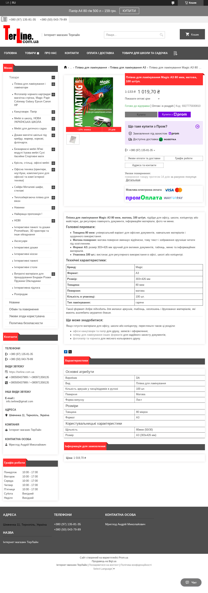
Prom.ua (123, 557)
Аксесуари (20, 240)
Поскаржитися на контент (104, 565)
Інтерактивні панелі (26, 260)
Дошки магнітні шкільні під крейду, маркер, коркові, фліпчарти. (30, 138)
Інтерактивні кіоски (25, 253)
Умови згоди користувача (26, 316)
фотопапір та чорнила (86, 338)
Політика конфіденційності (136, 565)
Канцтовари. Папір (25, 111)
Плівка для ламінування (91, 67)
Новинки (19, 207)
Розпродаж (21, 294)
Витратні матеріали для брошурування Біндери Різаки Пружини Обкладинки (32, 277)
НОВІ (17, 220)
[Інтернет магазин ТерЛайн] (21, 35)
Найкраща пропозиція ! (28, 213)
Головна (10, 53)
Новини (14, 302)
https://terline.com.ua (21, 371)
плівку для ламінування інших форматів (97, 334)
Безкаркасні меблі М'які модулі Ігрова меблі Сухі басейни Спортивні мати (29, 152)
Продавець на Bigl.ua (104, 561)
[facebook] (65, 352)
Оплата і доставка (100, 53)
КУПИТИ (129, 11)
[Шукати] (161, 34)
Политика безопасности (26, 323)
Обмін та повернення (24, 309)
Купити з (167, 114)
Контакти (72, 53)
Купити (141, 114)
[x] (70, 352)
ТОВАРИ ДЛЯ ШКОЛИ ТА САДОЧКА (145, 53)
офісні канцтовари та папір (89, 331)
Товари (30, 53)
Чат (194, 582)
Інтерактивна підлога (27, 287)
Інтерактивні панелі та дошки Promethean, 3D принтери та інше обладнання (32, 231)
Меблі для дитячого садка (30, 128)
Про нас (51, 53)
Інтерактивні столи (25, 267)
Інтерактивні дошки (26, 247)
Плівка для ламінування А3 (128, 67)
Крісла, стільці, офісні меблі (31, 162)
